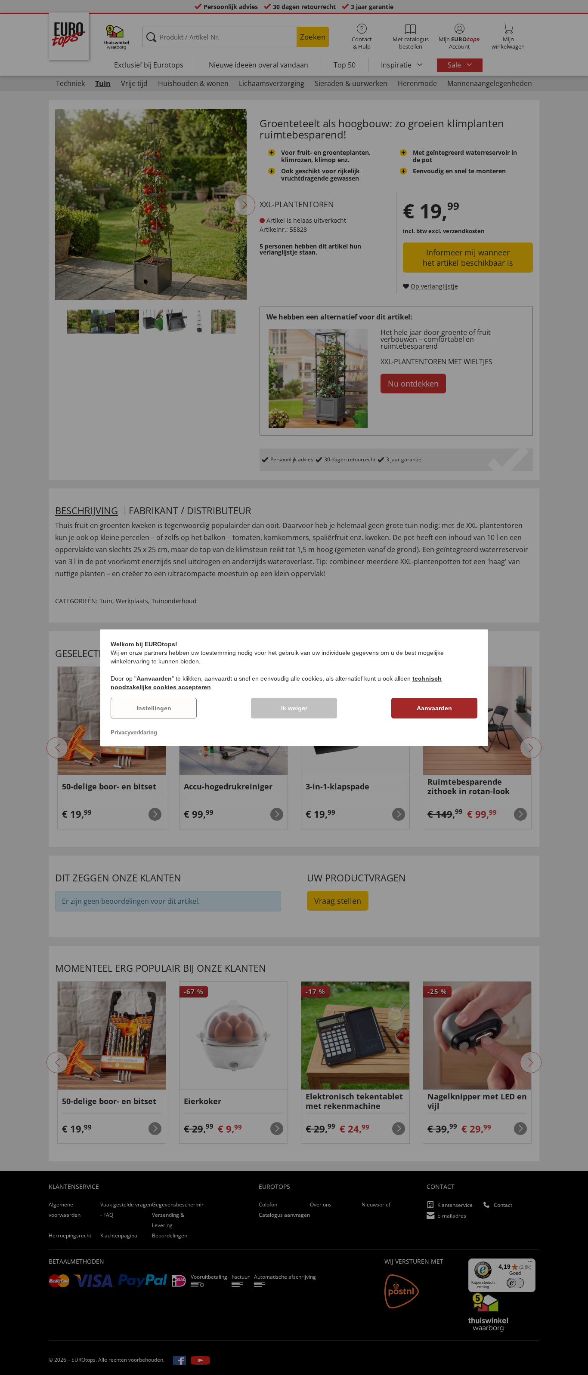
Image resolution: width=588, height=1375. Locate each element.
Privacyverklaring (134, 732)
